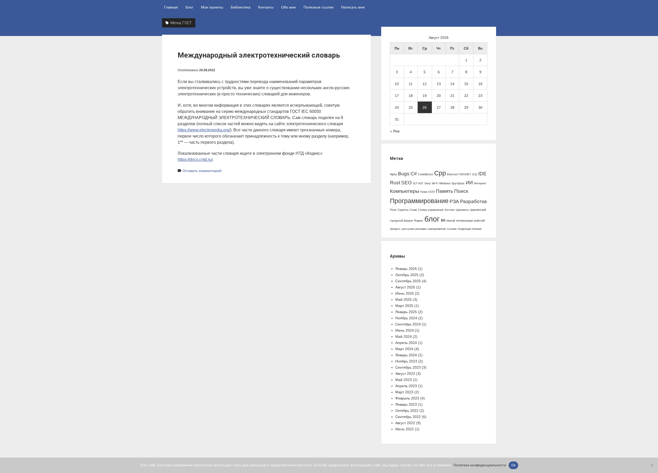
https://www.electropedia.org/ (204, 130)
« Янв (394, 131)
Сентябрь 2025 (408, 281)
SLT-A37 (418, 183)
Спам (413, 209)
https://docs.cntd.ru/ (195, 159)
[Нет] (651, 465)
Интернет (480, 183)
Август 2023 (405, 373)
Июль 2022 (404, 429)
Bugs (403, 173)
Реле (393, 209)
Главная (171, 7)
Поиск (461, 191)
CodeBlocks (425, 174)
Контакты (265, 7)
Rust (395, 182)
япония (476, 228)
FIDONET (465, 174)
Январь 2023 (406, 404)
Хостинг (449, 209)
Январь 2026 (406, 269)
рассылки (408, 228)
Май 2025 (403, 299)
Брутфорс (458, 183)
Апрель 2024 (406, 343)
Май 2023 (403, 380)
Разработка (473, 201)
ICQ (474, 174)
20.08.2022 (207, 70)
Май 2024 (403, 336)
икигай (450, 220)
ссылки (451, 228)
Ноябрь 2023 (406, 361)
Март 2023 (404, 392)
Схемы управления (430, 209)
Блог (189, 7)
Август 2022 (405, 423)
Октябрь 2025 (406, 275)
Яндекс (418, 220)
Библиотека (240, 7)
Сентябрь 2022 (408, 417)
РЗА (454, 201)
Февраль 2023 (407, 398)
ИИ (469, 182)
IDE (482, 173)
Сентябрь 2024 (408, 324)
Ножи (423, 191)
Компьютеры (404, 191)
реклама (420, 228)
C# (413, 173)
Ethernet (452, 174)
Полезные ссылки (318, 7)
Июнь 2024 (404, 330)
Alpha (393, 174)
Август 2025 (405, 287)
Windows (445, 183)
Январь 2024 (406, 355)
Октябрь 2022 (406, 410)
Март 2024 (404, 349)
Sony (427, 183)
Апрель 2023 (406, 386)
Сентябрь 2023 (408, 367)
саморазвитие (436, 228)
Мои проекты (212, 7)
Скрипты (403, 209)
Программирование (419, 200)
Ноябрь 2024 (406, 318)
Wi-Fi (435, 183)
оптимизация (464, 220)
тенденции (464, 228)
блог (432, 219)
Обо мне (288, 7)
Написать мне (353, 7)
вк (443, 220)
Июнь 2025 (404, 293)
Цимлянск (462, 209)
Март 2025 (404, 306)
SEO (406, 182)
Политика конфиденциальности (479, 465)
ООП (431, 191)
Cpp (440, 173)
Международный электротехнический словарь (259, 55)
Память (444, 191)
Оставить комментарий (202, 171)
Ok (513, 465)
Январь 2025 (406, 312)
